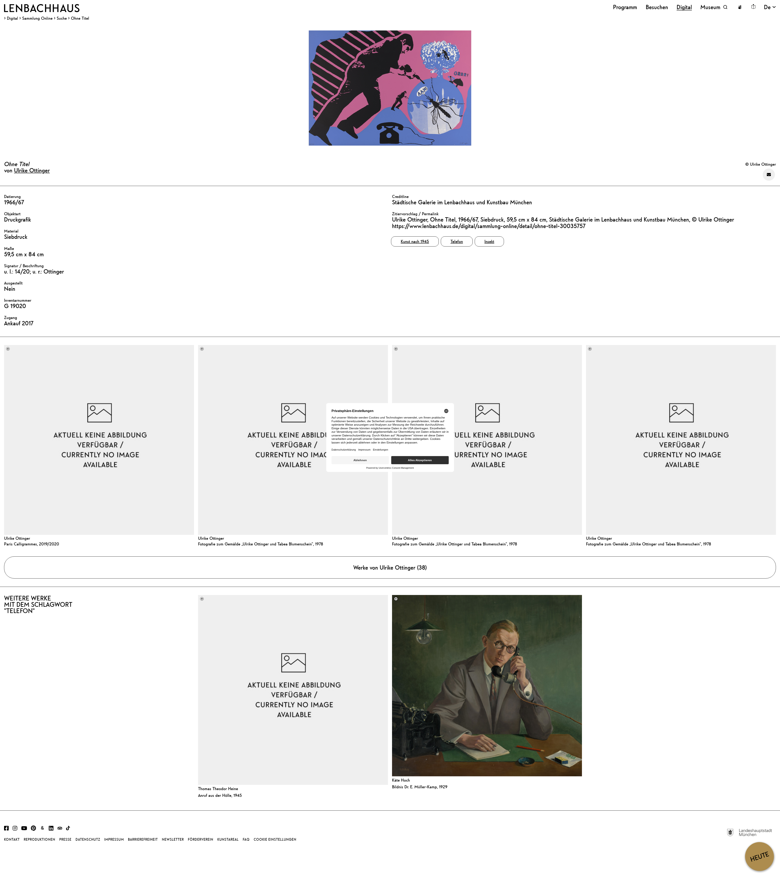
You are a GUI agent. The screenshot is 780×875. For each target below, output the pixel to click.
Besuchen (657, 7)
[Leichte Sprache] (753, 6)
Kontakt (12, 839)
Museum (710, 7)
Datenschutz (88, 839)
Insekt (489, 241)
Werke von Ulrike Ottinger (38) (390, 567)
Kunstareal (228, 839)
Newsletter (173, 839)
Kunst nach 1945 (415, 241)
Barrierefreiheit (143, 839)
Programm (625, 7)
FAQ (246, 839)
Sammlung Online (37, 18)
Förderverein (200, 839)
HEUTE (759, 856)
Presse (65, 839)
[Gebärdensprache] (740, 7)
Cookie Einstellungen (275, 839)
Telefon (457, 241)
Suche (62, 18)
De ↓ (770, 7)
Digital (12, 18)
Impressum (114, 839)
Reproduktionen (39, 839)
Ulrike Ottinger (32, 170)
